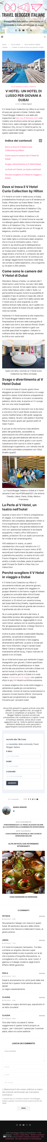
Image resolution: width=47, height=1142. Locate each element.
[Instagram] (16, 30)
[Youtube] (23, 30)
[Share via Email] (37, 799)
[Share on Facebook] (28, 799)
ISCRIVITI (12, 783)
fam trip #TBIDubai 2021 (27, 118)
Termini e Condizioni (37, 1135)
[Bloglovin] (27, 30)
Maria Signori (27, 104)
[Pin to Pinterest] (32, 799)
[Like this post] (26, 799)
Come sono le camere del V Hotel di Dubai (22, 157)
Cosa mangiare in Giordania (23, 897)
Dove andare (15, 44)
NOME (8, 761)
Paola (5, 973)
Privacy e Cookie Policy (21, 1135)
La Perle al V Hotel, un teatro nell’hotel (23, 169)
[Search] (45, 37)
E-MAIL (9, 751)
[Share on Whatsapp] (35, 799)
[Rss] (31, 30)
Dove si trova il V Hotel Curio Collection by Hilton (18, 149)
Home (4, 44)
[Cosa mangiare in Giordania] (23, 872)
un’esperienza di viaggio (19, 677)
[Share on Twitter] (30, 799)
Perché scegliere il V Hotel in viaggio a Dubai (23, 176)
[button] (4, 876)
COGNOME (10, 772)
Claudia (6, 997)
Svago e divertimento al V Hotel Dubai (23, 164)
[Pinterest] (19, 30)
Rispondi (42, 916)
